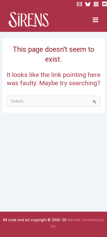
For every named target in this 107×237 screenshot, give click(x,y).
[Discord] (104, 4)
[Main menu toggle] (95, 19)
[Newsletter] (79, 4)
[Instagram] (96, 4)
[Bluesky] (87, 4)
